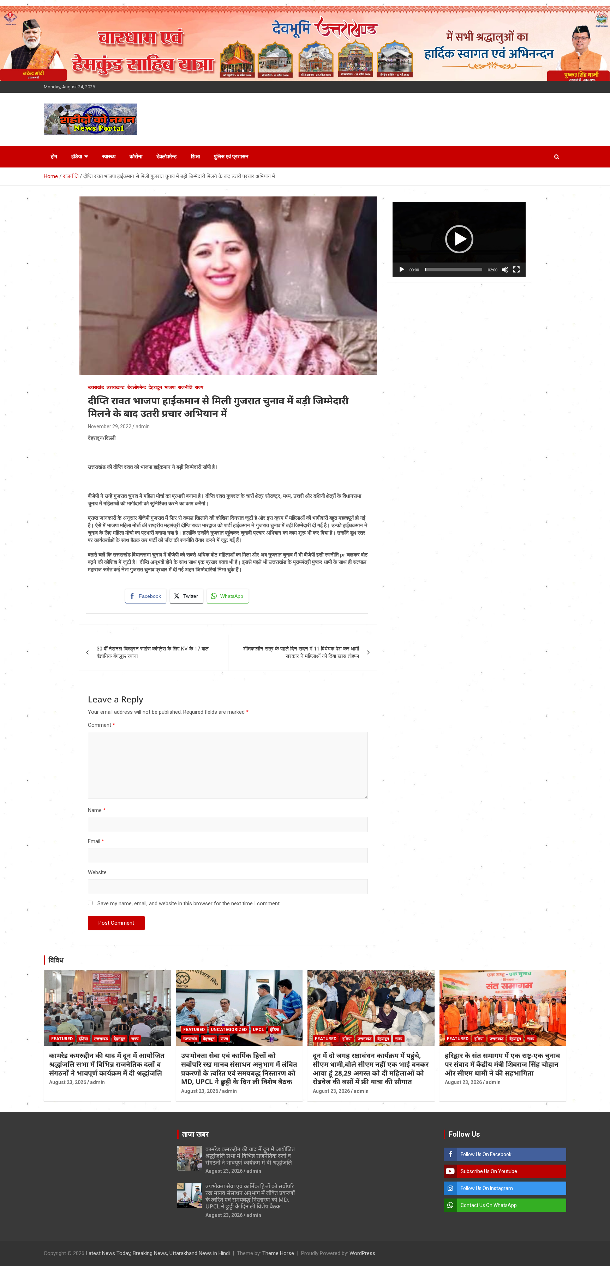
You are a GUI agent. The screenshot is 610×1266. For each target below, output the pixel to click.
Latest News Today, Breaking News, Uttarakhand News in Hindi (158, 1253)
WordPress (362, 1253)
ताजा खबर (195, 1134)
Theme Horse (278, 1253)
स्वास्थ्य (108, 156)
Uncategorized (229, 1029)
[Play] (401, 269)
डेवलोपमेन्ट (166, 156)
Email (96, 841)
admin (143, 426)
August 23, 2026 (67, 1082)
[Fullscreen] (516, 269)
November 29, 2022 (109, 426)
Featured (62, 1038)
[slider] (453, 269)
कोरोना (136, 156)
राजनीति (185, 387)
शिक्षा (195, 156)
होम (54, 156)
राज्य (199, 387)
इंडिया (76, 156)
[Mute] (505, 269)
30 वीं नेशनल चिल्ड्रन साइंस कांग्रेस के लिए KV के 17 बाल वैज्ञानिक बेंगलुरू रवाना (153, 652)
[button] (459, 239)
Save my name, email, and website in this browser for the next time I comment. (189, 903)
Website (97, 872)
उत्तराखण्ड (116, 387)
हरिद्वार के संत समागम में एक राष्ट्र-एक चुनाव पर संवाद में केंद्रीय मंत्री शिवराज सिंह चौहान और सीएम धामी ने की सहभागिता (502, 1064)
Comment (101, 725)
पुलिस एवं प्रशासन (231, 156)
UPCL (258, 1029)
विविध (56, 960)
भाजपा (170, 387)
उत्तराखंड (96, 387)
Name (97, 810)
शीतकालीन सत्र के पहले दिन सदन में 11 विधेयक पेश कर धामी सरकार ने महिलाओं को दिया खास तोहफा (301, 652)
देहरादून (155, 387)
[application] (459, 239)
